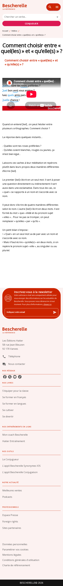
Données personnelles (14, 544)
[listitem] (4, 376)
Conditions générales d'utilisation (20, 560)
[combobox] (31, 20)
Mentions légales (11, 554)
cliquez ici (47, 304)
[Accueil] (14, 7)
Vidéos (14, 31)
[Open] (57, 17)
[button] (31, 391)
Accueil (5, 31)
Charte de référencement (16, 565)
